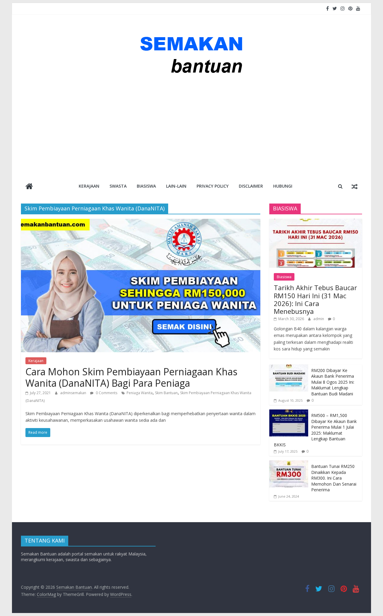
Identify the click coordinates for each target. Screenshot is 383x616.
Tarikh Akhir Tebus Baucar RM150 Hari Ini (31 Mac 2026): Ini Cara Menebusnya (315, 299)
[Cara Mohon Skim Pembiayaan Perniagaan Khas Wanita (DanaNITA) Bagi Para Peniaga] (140, 222)
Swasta (118, 186)
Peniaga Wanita (140, 392)
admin (319, 318)
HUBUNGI (282, 186)
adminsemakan (73, 392)
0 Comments (106, 392)
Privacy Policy (213, 186)
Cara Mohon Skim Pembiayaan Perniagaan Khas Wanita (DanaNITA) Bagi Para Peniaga (131, 377)
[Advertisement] (191, 128)
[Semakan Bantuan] (29, 187)
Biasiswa (146, 186)
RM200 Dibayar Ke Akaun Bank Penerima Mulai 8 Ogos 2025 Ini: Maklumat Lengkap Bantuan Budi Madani (332, 382)
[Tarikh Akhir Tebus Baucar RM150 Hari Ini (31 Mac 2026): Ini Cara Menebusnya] (315, 222)
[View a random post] (354, 186)
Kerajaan (89, 186)
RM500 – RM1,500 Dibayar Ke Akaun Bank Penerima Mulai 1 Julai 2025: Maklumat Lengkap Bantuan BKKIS (315, 430)
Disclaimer (251, 186)
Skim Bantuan (166, 392)
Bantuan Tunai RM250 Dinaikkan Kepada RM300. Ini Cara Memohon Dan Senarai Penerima (333, 478)
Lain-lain (176, 186)
